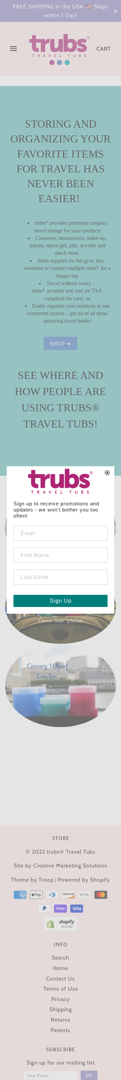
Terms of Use (60, 989)
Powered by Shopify (84, 880)
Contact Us (60, 978)
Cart (103, 49)
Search (60, 957)
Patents (60, 1030)
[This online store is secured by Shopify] (60, 923)
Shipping (60, 1009)
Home (60, 968)
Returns (61, 1020)
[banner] (59, 49)
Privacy (60, 999)
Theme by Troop (32, 880)
